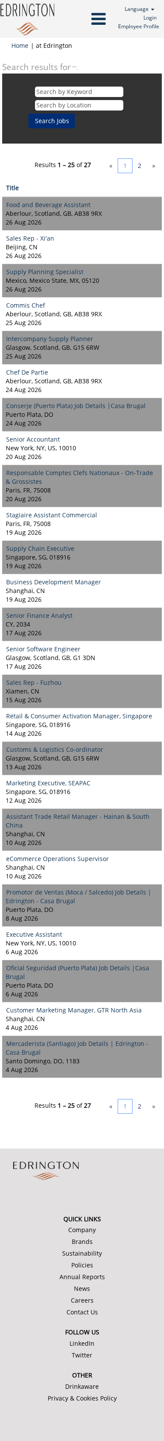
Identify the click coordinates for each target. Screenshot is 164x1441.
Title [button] (12, 188)
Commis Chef (25, 305)
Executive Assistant (34, 934)
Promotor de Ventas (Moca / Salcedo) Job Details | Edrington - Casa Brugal (78, 896)
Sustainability (82, 1253)
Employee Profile (138, 26)
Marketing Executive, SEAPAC (48, 783)
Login (150, 17)
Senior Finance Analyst (39, 615)
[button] (82, 19)
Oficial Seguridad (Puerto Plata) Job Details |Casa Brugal (77, 972)
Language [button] (137, 9)
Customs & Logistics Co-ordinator (54, 749)
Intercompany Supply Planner (49, 339)
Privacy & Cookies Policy (82, 1398)
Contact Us (82, 1312)
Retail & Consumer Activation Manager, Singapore (79, 716)
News (82, 1288)
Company (82, 1230)
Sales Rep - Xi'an (30, 238)
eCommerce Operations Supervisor (57, 859)
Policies (82, 1265)
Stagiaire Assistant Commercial (51, 515)
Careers (82, 1300)
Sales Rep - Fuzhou (34, 682)
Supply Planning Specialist (45, 272)
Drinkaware (82, 1386)
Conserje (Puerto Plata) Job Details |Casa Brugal (76, 406)
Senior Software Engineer (43, 649)
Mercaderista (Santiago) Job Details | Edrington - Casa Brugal (77, 1047)
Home (19, 45)
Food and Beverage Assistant (48, 205)
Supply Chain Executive (40, 548)
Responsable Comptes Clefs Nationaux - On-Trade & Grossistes (79, 477)
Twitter (82, 1355)
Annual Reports (82, 1276)
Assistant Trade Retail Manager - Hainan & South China (78, 820)
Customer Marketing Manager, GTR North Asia (74, 1010)
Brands (82, 1241)
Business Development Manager (53, 582)
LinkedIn (82, 1343)
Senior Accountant (33, 439)
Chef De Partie (27, 372)
